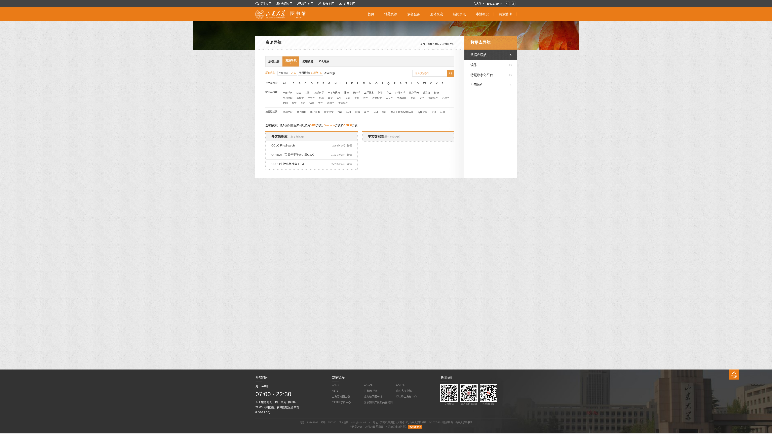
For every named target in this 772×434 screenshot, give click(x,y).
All (285, 83)
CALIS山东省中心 (406, 396)
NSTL (335, 390)
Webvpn (329, 125)
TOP (734, 376)
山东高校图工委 (341, 396)
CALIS (335, 384)
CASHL (400, 384)
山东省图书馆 (404, 390)
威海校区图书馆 (373, 396)
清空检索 (329, 73)
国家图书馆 (370, 390)
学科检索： (310, 73)
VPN (313, 125)
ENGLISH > (494, 3)
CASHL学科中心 (341, 402)
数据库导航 (434, 44)
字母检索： (287, 73)
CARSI (347, 125)
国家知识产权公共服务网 (378, 402)
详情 (349, 145)
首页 (422, 44)
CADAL (368, 384)
